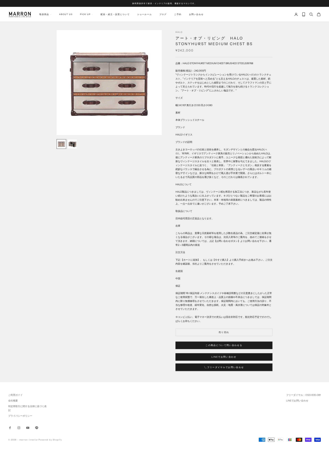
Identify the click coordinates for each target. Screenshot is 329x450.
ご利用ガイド (15, 394)
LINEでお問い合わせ (223, 356)
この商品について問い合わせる (223, 345)
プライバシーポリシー (20, 415)
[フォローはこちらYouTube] (27, 427)
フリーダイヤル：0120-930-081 (303, 394)
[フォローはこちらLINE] (36, 427)
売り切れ (224, 332)
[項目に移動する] (61, 144)
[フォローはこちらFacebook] (10, 427)
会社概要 (13, 400)
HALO (179, 32)
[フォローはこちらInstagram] (19, 427)
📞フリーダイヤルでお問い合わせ (224, 367)
